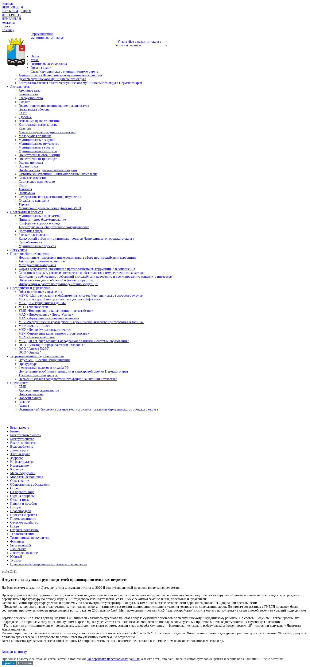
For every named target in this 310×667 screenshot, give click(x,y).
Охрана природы (22, 496)
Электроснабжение (24, 553)
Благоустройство (22, 439)
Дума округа (19, 450)
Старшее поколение (24, 530)
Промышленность (23, 518)
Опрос (14, 488)
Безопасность (19, 427)
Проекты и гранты (23, 515)
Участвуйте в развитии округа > (142, 41)
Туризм (15, 560)
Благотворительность (25, 435)
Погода (15, 507)
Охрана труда (20, 499)
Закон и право (20, 454)
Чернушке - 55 (20, 545)
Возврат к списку (14, 651)
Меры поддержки (22, 473)
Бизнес (15, 431)
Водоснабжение (21, 446)
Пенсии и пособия (23, 503)
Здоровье (16, 458)
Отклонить (25, 663)
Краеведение (19, 465)
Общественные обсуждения (30, 484)
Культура (16, 469)
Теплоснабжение (22, 534)
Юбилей (16, 556)
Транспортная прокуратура (29, 537)
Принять (8, 663)
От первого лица (22, 492)
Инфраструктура (22, 461)
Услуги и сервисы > (141, 45)
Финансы (17, 541)
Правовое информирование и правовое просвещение (48, 564)
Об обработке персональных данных (113, 659)
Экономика (18, 549)
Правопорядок (20, 511)
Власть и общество (23, 442)
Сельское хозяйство (24, 522)
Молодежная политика (26, 477)
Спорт (14, 526)
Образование (19, 480)
